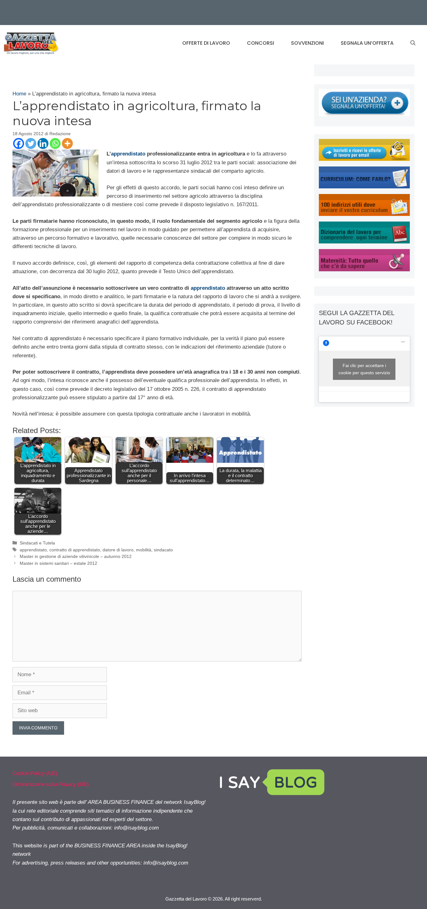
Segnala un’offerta (367, 43)
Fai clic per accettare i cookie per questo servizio (364, 369)
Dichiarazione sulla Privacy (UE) (51, 784)
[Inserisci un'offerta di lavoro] (364, 114)
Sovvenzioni (307, 43)
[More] (67, 143)
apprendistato (128, 154)
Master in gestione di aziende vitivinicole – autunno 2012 (76, 556)
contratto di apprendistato (74, 549)
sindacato (163, 549)
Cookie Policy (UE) (35, 773)
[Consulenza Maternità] (364, 270)
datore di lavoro (118, 549)
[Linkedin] (43, 143)
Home (19, 94)
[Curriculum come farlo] (364, 187)
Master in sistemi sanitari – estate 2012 (58, 563)
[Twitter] (30, 143)
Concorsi (260, 43)
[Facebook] (18, 143)
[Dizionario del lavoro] (364, 242)
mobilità (143, 549)
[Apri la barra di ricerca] (413, 43)
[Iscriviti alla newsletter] (364, 159)
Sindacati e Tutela (37, 542)
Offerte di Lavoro (206, 43)
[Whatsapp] (55, 143)
